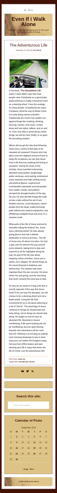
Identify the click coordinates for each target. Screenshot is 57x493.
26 (34, 454)
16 (17, 448)
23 (17, 454)
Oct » (32, 469)
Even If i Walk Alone (28, 21)
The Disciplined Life (31, 90)
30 (17, 459)
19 (34, 448)
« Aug (25, 469)
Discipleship (23, 362)
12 (34, 442)
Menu (30, 10)
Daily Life (21, 359)
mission (32, 362)
